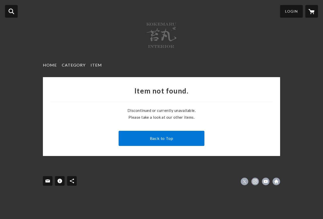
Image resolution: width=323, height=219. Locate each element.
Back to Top (161, 138)
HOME (50, 64)
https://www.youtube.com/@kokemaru (266, 181)
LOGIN (291, 11)
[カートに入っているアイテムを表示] (311, 11)
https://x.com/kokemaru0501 (244, 181)
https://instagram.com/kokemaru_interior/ (255, 181)
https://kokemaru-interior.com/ (276, 181)
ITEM (96, 64)
